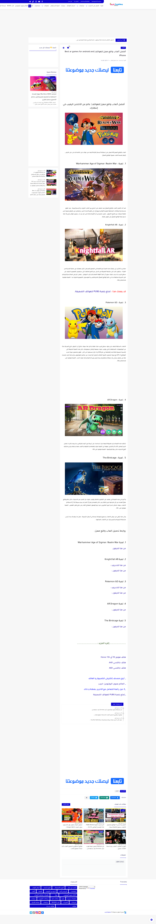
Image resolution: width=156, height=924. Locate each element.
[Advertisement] (78, 23)
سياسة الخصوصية (96, 1)
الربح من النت (63, 891)
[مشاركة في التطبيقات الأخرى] (86, 797)
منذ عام (53, 92)
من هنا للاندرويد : (118, 588)
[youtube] (39, 1)
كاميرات (65, 902)
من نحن (70, 1)
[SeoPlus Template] (125, 912)
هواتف (74, 906)
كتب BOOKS (10, 6)
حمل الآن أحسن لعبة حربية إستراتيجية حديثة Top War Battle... (106, 720)
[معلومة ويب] (116, 4)
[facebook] (42, 1)
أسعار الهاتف (36, 887)
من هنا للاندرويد (118, 566)
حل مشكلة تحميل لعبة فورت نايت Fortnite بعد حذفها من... (106, 710)
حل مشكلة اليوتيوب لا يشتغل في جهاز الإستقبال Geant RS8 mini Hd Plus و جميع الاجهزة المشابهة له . (38, 175)
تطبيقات (46, 6)
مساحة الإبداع (35, 902)
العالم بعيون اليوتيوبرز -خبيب (111, 684)
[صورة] (51, 173)
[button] (115, 797)
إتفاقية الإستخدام (85, 1)
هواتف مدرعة (50, 906)
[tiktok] (33, 1)
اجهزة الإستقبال (55, 6)
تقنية (101, 6)
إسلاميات (37, 6)
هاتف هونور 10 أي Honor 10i (113, 657)
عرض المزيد (66, 804)
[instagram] (36, 1)
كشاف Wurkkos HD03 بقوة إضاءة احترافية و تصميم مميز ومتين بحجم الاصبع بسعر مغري (43, 97)
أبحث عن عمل (72, 887)
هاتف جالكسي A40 (117, 663)
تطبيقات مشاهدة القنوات (41, 895)
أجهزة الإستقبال (59, 887)
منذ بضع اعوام (118, 708)
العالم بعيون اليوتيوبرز (21, 6)
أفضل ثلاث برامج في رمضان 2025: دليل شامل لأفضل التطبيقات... (95, 40)
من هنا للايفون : (118, 571)
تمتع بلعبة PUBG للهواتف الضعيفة (93, 292)
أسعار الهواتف (71, 6)
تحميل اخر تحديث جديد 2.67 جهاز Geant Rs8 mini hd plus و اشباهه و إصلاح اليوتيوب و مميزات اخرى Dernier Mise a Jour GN (37, 184)
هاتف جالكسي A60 (117, 668)
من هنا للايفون (119, 549)
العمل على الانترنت (93, 6)
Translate (92, 888)
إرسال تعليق (120, 861)
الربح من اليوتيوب (51, 891)
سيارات (63, 6)
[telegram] (30, 1)
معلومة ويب (107, 912)
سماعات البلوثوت (43, 898)
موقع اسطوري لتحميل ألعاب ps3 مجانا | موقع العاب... (107, 715)
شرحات (74, 902)
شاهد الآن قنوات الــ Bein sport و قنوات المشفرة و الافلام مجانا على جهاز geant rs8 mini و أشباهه (37, 193)
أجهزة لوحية (47, 887)
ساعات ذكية (55, 898)
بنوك (56, 895)
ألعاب (123, 47)
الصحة (31, 6)
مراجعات (81, 6)
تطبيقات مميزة (71, 898)
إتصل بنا (76, 1)
